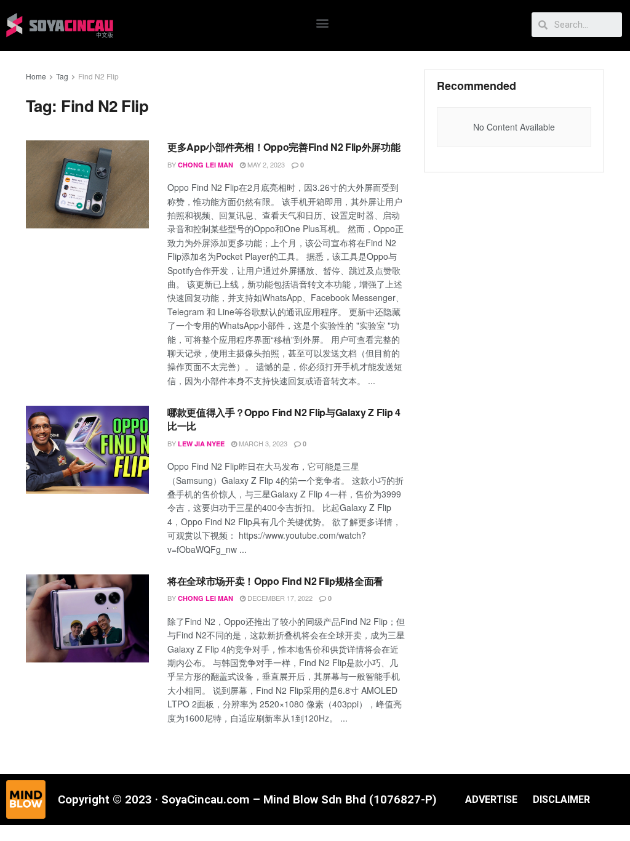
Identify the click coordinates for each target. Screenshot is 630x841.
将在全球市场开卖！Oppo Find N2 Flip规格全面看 (275, 581)
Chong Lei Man (205, 164)
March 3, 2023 (262, 443)
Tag (62, 76)
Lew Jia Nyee (201, 443)
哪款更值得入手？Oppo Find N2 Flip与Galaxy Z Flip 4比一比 (284, 419)
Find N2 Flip (98, 76)
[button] (323, 22)
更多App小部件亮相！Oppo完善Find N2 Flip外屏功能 (284, 147)
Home (36, 76)
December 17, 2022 (279, 598)
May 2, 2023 (265, 164)
